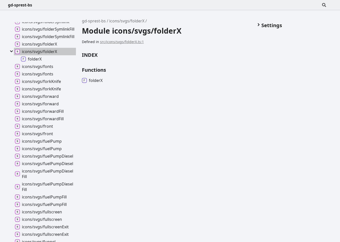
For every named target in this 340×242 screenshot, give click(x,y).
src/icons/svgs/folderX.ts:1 (122, 41)
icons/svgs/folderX (126, 21)
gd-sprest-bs (20, 5)
